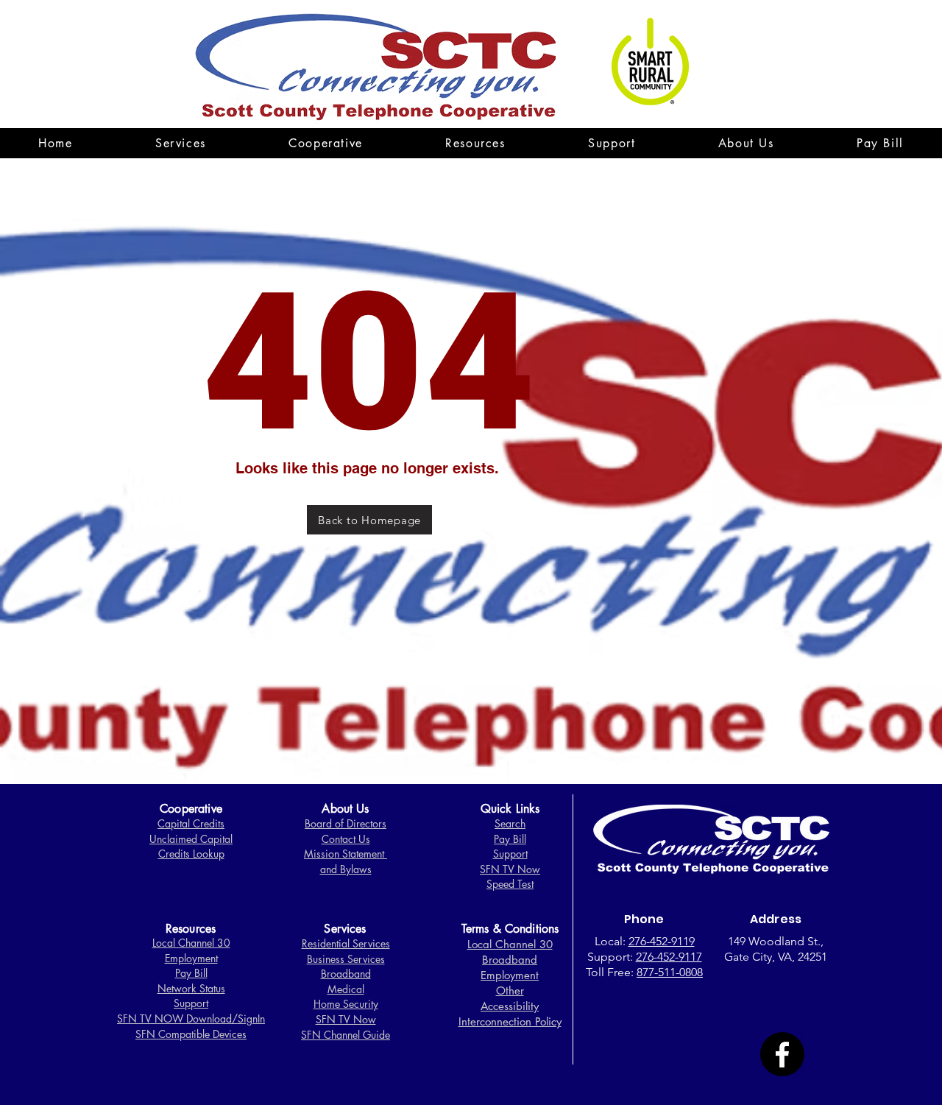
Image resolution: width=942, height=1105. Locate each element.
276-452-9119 (661, 941)
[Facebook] (782, 1054)
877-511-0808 (670, 972)
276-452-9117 (669, 957)
